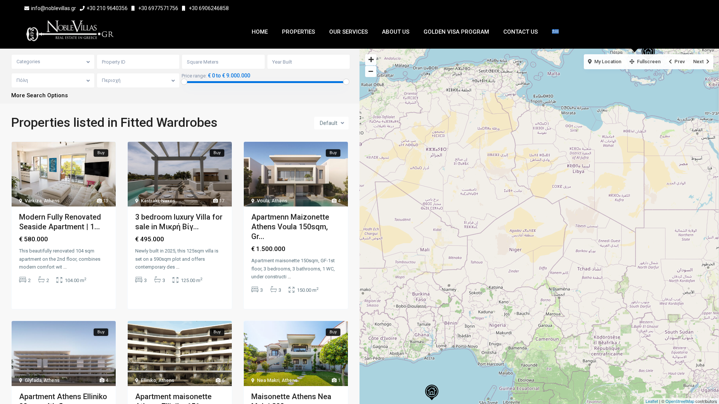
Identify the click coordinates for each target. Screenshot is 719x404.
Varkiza (33, 200)
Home (260, 31)
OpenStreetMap (679, 401)
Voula (263, 200)
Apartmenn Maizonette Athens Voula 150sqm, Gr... (290, 226)
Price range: (194, 76)
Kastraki (150, 200)
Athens (52, 200)
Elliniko (148, 380)
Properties (298, 31)
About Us (395, 31)
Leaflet (652, 401)
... (65, 267)
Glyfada (33, 380)
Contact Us (520, 31)
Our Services (348, 31)
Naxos (168, 200)
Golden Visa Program (456, 31)
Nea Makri (268, 380)
